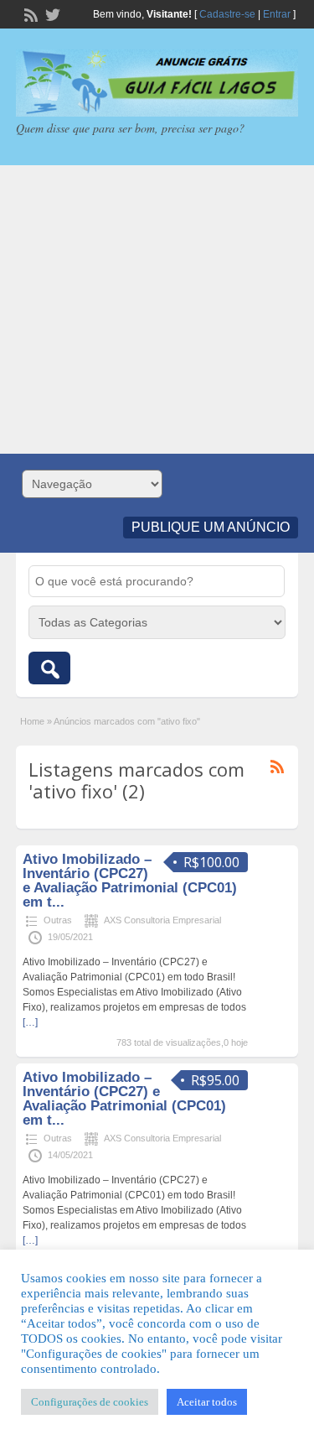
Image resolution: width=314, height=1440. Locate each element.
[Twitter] (51, 13)
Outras (58, 920)
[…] (30, 1022)
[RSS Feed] (29, 13)
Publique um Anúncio (210, 527)
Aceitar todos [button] (207, 1402)
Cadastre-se (227, 14)
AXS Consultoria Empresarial (162, 920)
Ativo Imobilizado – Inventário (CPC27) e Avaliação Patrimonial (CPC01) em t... (130, 880)
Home (32, 721)
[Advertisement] (157, 309)
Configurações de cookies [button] (89, 1402)
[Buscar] (49, 668)
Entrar (277, 14)
